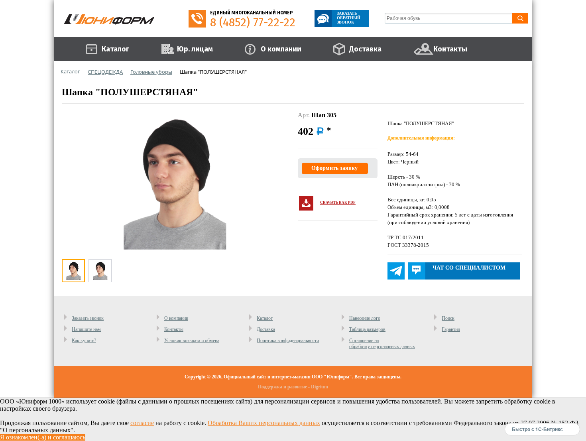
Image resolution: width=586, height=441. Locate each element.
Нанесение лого (364, 318)
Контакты (173, 329)
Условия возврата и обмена (191, 340)
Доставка (266, 329)
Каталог (265, 318)
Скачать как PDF (338, 203)
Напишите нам (86, 329)
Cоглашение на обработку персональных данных (382, 343)
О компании (176, 318)
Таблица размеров (367, 329)
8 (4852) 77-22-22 (252, 23)
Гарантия (451, 329)
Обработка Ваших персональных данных (264, 422)
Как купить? (84, 340)
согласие (142, 422)
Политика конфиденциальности (288, 340)
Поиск (448, 318)
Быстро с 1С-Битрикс (537, 429)
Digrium (319, 387)
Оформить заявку (334, 168)
